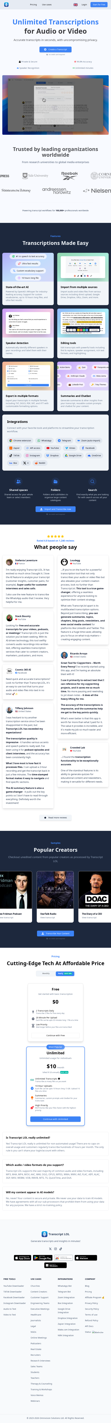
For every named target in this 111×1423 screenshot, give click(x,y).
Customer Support (39, 1297)
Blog (87, 1286)
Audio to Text (9, 1309)
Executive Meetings (40, 1309)
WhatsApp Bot (65, 1286)
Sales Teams (36, 1366)
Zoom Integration (66, 1297)
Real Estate (36, 1349)
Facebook (22, 672)
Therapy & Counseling (41, 1383)
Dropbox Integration (68, 1318)
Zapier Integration (67, 1323)
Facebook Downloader (14, 1297)
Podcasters (36, 1343)
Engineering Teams (40, 1303)
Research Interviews (40, 1360)
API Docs (89, 1326)
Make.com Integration (68, 1329)
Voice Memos (37, 1395)
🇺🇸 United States (23, 711)
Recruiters (36, 1355)
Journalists (36, 1320)
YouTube (22, 619)
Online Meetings (39, 1337)
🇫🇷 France (20, 563)
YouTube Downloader (13, 1286)
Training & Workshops (41, 1389)
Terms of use (91, 1314)
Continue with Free (55, 1035)
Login (84, 4)
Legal (33, 1326)
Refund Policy (91, 1320)
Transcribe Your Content (57, 933)
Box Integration (65, 1303)
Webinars (35, 1401)
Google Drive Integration (64, 1311)
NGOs (33, 1332)
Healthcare (36, 1314)
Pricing (33, 4)
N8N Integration (66, 1335)
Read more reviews (57, 817)
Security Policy (92, 1309)
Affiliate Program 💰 (94, 1297)
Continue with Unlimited (55, 1119)
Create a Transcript (57, 49)
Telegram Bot (64, 1291)
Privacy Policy (91, 1303)
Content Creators (39, 1291)
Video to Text (9, 1314)
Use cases (47, 4)
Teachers (35, 1378)
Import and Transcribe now (58, 509)
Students (35, 1372)
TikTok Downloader (12, 1291)
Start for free (99, 4)
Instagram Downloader (14, 1303)
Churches (35, 1286)
